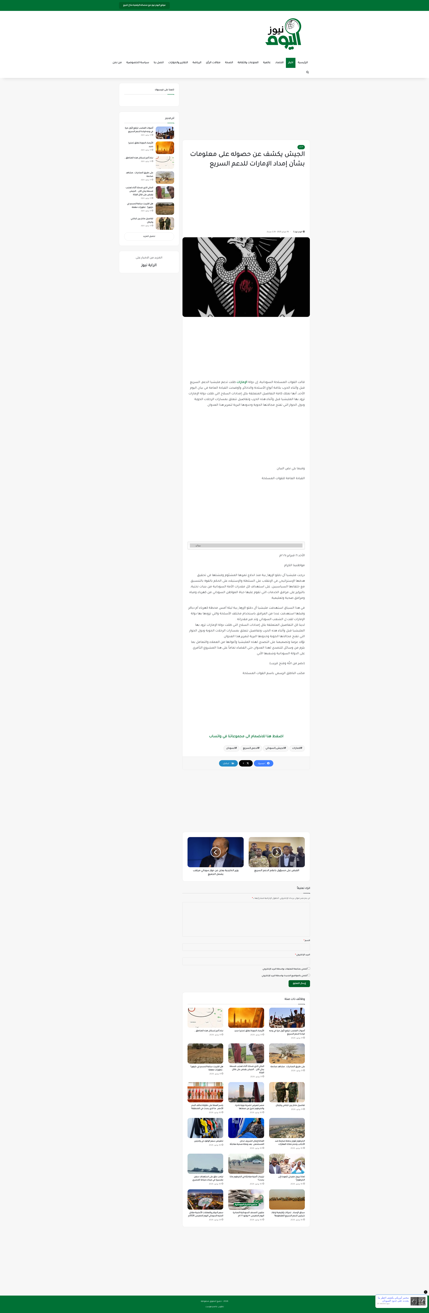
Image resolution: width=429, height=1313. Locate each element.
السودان (230, 748)
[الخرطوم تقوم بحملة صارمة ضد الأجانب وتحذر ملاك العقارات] (287, 1128)
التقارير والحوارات (178, 62)
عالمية (267, 62)
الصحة (229, 62)
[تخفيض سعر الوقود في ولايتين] (205, 1128)
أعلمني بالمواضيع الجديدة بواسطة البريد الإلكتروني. (284, 976)
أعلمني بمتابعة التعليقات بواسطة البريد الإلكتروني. (284, 969)
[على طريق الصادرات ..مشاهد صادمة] (287, 1053)
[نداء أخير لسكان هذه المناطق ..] (205, 1018)
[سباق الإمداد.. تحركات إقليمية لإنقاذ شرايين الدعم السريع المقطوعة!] (287, 1199)
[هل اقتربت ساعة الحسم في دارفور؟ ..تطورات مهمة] (205, 1053)
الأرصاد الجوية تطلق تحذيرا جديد (249, 1031)
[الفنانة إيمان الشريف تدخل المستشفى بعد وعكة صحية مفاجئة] (246, 1128)
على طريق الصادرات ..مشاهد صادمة (288, 1067)
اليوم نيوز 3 (297, 232)
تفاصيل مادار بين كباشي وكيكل (290, 1105)
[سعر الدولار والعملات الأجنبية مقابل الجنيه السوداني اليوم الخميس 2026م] (205, 1199)
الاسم (307, 941)
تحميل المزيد (149, 236)
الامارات (296, 748)
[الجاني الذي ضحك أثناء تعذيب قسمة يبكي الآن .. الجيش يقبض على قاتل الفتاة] (246, 1053)
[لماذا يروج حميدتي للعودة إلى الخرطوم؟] (287, 1164)
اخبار (290, 62)
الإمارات (242, 382)
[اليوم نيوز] (283, 34)
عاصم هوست (211, 1307)
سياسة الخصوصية (137, 62)
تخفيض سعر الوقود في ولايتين (208, 1141)
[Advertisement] (246, 108)
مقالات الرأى (213, 62)
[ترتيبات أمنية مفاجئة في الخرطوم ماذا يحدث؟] (246, 1164)
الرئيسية (303, 62)
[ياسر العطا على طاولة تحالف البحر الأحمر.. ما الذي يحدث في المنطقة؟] (205, 1092)
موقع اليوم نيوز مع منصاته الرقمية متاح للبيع (144, 5)
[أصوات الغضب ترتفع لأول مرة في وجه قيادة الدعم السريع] (287, 1018)
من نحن (117, 62)
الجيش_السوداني (275, 748)
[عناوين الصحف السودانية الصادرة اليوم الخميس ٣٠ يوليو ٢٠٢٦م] (246, 1199)
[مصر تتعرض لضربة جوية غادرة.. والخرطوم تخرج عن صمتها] (246, 1092)
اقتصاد (279, 62)
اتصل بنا (159, 62)
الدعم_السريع (250, 748)
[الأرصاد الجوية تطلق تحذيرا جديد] (246, 1018)
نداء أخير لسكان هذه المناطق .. (208, 1031)
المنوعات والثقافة (248, 62)
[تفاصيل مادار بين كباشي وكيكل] (287, 1092)
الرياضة (197, 62)
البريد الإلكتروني (302, 955)
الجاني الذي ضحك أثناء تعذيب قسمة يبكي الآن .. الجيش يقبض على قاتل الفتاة (247, 1069)
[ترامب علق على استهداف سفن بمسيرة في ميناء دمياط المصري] (205, 1164)
